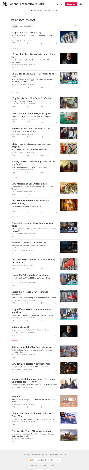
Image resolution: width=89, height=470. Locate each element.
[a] (69, 78)
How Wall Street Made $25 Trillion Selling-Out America (34, 261)
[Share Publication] (62, 4)
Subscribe (71, 4)
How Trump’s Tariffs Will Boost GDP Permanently (30, 202)
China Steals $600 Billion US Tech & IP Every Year (31, 414)
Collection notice (61, 454)
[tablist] (23, 26)
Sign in (82, 4)
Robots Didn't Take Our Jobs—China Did (32, 347)
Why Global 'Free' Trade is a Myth (24, 131)
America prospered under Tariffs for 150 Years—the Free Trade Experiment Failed (33, 435)
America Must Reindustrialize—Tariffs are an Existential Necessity (33, 380)
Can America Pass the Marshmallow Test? (27, 206)
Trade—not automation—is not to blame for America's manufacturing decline (32, 351)
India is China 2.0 (20, 327)
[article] (44, 37)
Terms (52, 454)
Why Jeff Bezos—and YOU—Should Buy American (31, 310)
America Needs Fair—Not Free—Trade (31, 128)
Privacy (45, 454)
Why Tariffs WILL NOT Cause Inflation (32, 431)
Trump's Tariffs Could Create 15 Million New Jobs (30, 367)
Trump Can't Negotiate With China (30, 275)
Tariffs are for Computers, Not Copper (31, 113)
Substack (33, 465)
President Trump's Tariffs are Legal (30, 242)
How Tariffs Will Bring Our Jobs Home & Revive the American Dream (34, 400)
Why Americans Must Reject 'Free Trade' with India (30, 330)
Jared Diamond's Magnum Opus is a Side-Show (29, 167)
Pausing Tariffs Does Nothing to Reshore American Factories (34, 297)
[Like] (13, 87)
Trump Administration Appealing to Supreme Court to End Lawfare (33, 36)
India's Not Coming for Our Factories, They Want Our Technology (31, 61)
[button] (33, 10)
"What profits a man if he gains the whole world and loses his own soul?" (34, 230)
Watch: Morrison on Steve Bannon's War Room (32, 224)
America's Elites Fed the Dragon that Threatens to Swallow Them (33, 188)
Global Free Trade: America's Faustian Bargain (31, 145)
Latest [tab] (15, 26)
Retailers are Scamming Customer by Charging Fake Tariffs (33, 315)
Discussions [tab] (28, 26)
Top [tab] (20, 26)
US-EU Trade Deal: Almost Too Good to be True (33, 75)
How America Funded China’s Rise (29, 183)
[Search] (57, 4)
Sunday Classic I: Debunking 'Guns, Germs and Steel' (33, 163)
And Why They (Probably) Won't (23, 101)
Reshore (16, 396)
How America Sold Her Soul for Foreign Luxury (29, 150)
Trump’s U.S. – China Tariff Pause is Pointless (30, 293)
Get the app (55, 460)
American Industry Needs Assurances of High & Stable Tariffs (34, 385)
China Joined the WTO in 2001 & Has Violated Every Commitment (31, 279)
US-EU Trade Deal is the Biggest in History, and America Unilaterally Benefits (32, 80)
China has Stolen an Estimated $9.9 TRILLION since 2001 (33, 419)
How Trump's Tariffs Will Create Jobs (31, 363)
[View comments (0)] (27, 43)
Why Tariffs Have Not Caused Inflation (32, 98)
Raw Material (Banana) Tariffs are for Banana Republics (32, 116)
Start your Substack (38, 460)
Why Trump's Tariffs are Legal (27, 32)
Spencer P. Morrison (27, 40)
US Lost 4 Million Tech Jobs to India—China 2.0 (34, 55)
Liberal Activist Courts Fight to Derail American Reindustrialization (29, 247)
